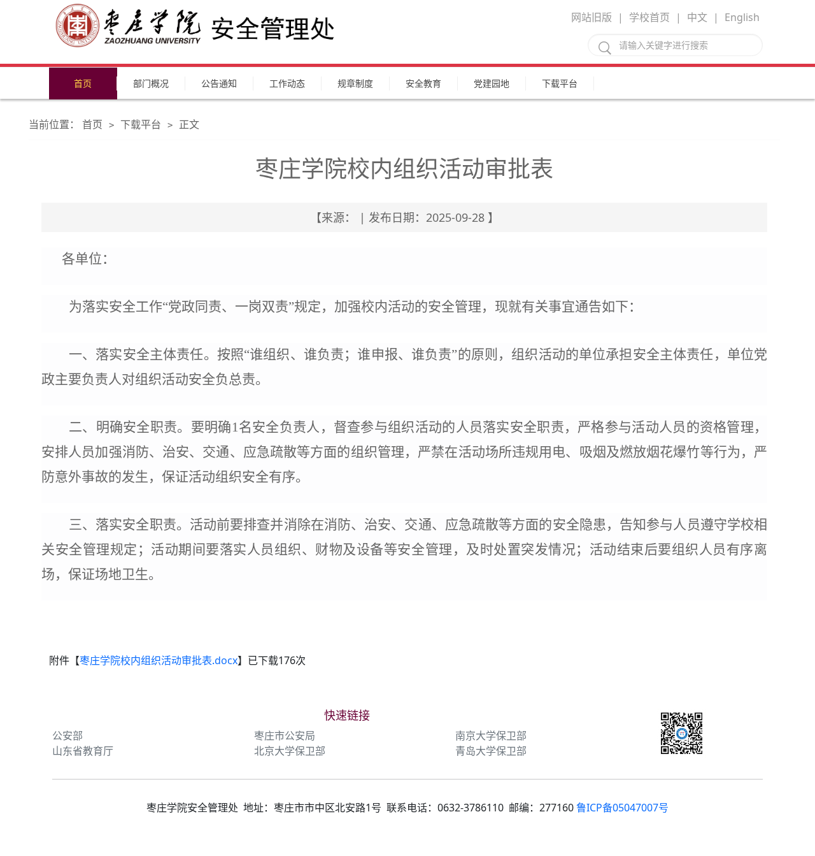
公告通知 (219, 83)
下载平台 (560, 83)
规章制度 (355, 83)
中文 (697, 17)
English (742, 17)
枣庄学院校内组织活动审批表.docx (158, 660)
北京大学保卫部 (289, 751)
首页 (83, 83)
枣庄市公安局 (284, 736)
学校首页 (649, 17)
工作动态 (287, 83)
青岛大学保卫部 (491, 751)
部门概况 (151, 83)
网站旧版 (591, 17)
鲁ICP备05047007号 (622, 808)
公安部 (67, 736)
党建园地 (491, 83)
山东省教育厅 (82, 751)
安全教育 (423, 83)
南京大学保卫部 (491, 736)
